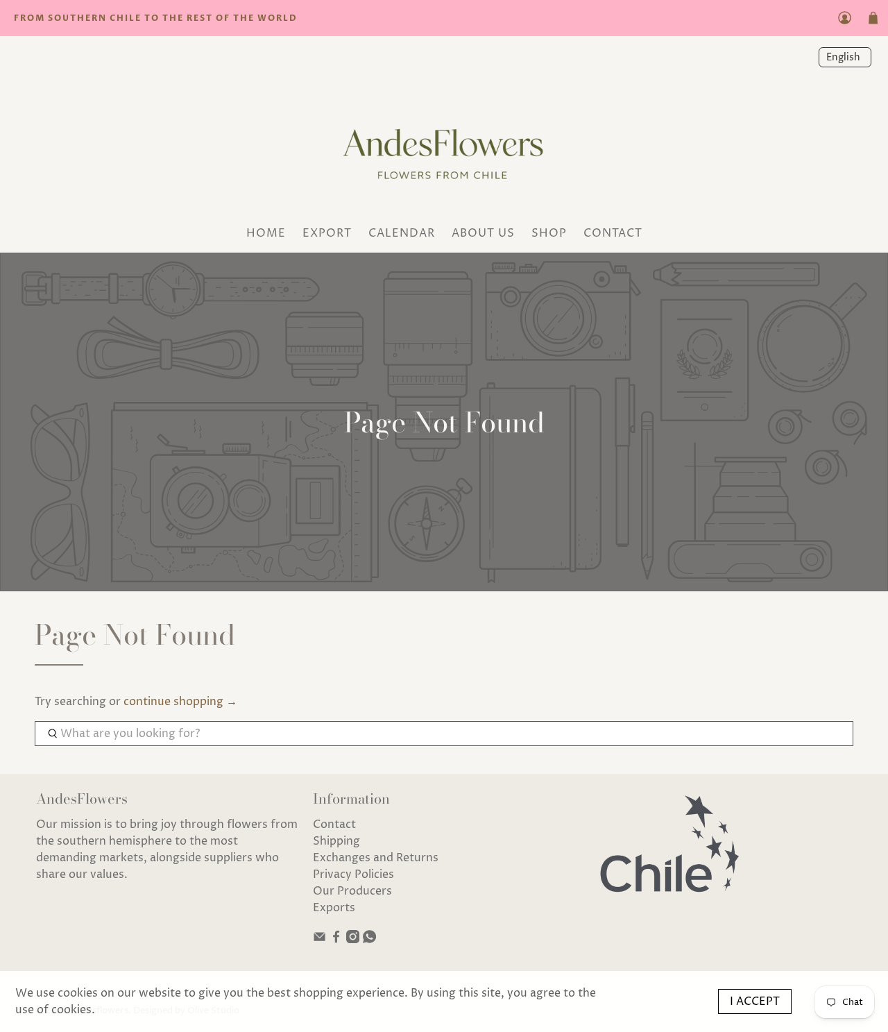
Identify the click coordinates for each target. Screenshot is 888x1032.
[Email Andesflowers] (319, 939)
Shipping (336, 841)
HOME (266, 233)
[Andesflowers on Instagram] (352, 939)
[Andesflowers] (444, 149)
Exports (334, 907)
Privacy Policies (353, 874)
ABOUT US (483, 233)
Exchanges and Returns (375, 857)
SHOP (549, 233)
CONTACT (612, 233)
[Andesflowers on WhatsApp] (369, 939)
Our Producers (352, 891)
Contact (334, 824)
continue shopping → (180, 701)
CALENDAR (401, 233)
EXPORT (327, 233)
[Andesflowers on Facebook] (336, 939)
